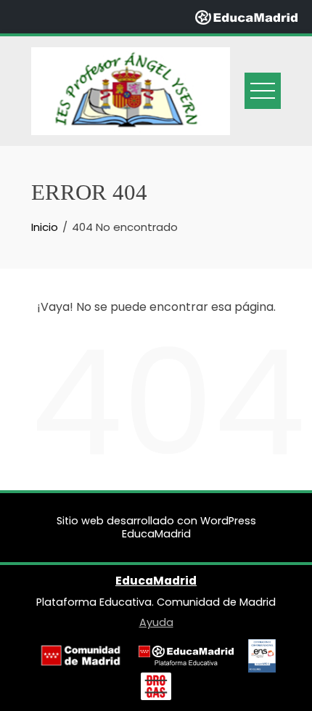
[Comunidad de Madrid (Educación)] (80, 655)
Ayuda (156, 622)
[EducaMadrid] (246, 16)
